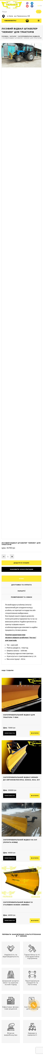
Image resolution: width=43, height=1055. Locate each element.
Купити (35, 733)
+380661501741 (10, 21)
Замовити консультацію (21, 569)
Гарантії (21, 591)
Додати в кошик (21, 563)
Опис (21, 579)
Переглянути (9, 733)
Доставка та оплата (21, 585)
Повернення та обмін (21, 597)
